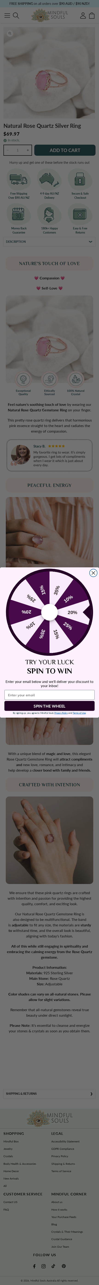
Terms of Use (79, 712)
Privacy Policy (61, 712)
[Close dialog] (93, 573)
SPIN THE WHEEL (49, 705)
